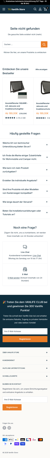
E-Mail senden (14, 278)
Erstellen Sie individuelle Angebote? (20, 180)
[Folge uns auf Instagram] (9, 428)
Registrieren (25, 339)
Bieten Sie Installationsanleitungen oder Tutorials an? (22, 212)
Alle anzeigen (41, 69)
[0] (45, 9)
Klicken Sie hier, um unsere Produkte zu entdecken (25, 52)
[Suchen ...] (44, 44)
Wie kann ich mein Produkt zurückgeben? (16, 170)
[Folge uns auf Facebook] (4, 428)
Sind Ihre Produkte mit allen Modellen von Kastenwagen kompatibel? (21, 191)
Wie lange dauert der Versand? (17, 202)
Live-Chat (37, 255)
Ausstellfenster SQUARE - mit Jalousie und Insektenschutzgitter (16, 106)
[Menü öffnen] (4, 9)
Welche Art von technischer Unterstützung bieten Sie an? (17, 145)
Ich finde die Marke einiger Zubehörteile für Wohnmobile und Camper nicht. (22, 157)
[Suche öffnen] (35, 9)
